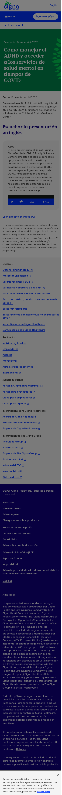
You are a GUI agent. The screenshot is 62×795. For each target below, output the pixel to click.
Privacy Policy (43, 792)
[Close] (58, 774)
